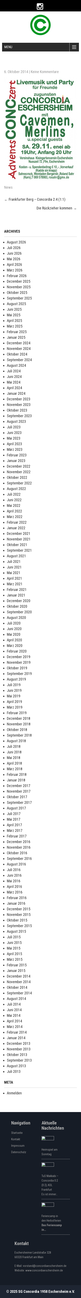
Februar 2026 (17, 276)
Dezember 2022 (18, 466)
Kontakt (15, 1139)
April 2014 (14, 1021)
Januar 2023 (16, 460)
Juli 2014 (14, 1004)
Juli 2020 (14, 623)
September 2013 (19, 1060)
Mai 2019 (13, 696)
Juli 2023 (14, 427)
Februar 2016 (17, 898)
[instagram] (40, 6)
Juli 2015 (14, 937)
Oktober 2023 (17, 410)
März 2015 (14, 959)
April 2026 (14, 264)
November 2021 (19, 539)
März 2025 (14, 326)
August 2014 (16, 998)
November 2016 (19, 847)
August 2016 (16, 864)
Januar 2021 (16, 595)
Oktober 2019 (17, 668)
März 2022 (14, 517)
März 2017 (14, 830)
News (8, 187)
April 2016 (14, 886)
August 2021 (16, 556)
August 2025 (16, 304)
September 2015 (19, 926)
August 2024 (16, 365)
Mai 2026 (13, 259)
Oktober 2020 (17, 606)
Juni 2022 (14, 500)
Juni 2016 (14, 875)
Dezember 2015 (18, 909)
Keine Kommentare (45, 72)
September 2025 (19, 298)
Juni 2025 (14, 309)
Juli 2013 (14, 1071)
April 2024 (14, 388)
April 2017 (14, 825)
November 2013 (19, 1049)
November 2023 (19, 404)
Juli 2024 (14, 371)
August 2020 (16, 617)
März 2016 (14, 892)
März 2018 (14, 769)
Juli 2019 (14, 685)
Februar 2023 (17, 455)
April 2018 (14, 763)
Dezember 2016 (18, 842)
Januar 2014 (16, 1038)
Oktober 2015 (17, 920)
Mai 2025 (13, 315)
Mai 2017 (13, 819)
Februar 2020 (17, 651)
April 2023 (14, 444)
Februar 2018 (17, 774)
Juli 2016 (14, 870)
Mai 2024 (13, 382)
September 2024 (19, 360)
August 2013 (16, 1066)
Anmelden (14, 1093)
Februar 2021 (17, 589)
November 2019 (19, 662)
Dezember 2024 (18, 343)
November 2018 (19, 724)
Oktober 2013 (17, 1054)
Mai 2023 (13, 438)
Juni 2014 (14, 1010)
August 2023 (16, 421)
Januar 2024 (16, 393)
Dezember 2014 (18, 976)
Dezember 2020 (18, 601)
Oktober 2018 (17, 729)
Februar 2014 (17, 1032)
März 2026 (14, 270)
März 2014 (14, 1026)
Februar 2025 (17, 332)
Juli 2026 (14, 248)
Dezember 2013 (18, 1043)
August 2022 (16, 488)
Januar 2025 (16, 337)
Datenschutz (18, 1152)
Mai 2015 (13, 948)
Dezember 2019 (18, 657)
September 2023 (19, 416)
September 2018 (19, 735)
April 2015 (14, 954)
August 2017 (16, 808)
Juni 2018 (14, 752)
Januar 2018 (16, 780)
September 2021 (19, 550)
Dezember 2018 (18, 718)
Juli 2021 (14, 561)
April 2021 (14, 578)
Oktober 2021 (17, 545)
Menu (8, 47)
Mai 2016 (13, 881)
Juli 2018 (14, 746)
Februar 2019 (17, 713)
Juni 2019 (14, 690)
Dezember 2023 (18, 399)
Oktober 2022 (17, 477)
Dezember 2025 (18, 281)
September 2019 (19, 673)
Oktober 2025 (17, 292)
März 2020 (14, 645)
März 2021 (14, 584)
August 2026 (16, 242)
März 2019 (14, 707)
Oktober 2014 (17, 987)
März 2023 (14, 449)
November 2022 (19, 472)
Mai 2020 (13, 634)
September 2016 (19, 858)
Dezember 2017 (18, 785)
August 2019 (16, 679)
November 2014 (19, 982)
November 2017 (19, 791)
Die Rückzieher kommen (57, 208)
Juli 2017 (14, 814)
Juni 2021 (14, 567)
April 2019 (14, 701)
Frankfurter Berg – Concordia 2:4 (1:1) (34, 199)
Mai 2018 (13, 757)
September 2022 (19, 483)
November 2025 (19, 287)
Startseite (17, 1132)
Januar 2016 (16, 903)
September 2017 (19, 802)
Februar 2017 (17, 836)
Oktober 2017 (17, 797)
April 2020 (14, 640)
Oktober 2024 (17, 354)
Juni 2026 (14, 253)
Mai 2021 (13, 573)
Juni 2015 (14, 942)
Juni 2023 (14, 432)
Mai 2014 (13, 1015)
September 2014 (19, 993)
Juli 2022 (14, 494)
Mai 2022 (13, 505)
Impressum (18, 1145)
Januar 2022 (16, 528)
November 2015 (19, 914)
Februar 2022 (17, 522)
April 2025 (14, 320)
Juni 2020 (14, 629)
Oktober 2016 (17, 853)
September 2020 (19, 612)
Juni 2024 (14, 376)
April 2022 (14, 511)
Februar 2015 (17, 965)
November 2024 (19, 348)
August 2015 (16, 931)
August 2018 (16, 741)
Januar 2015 (16, 970)
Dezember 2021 (18, 533)
